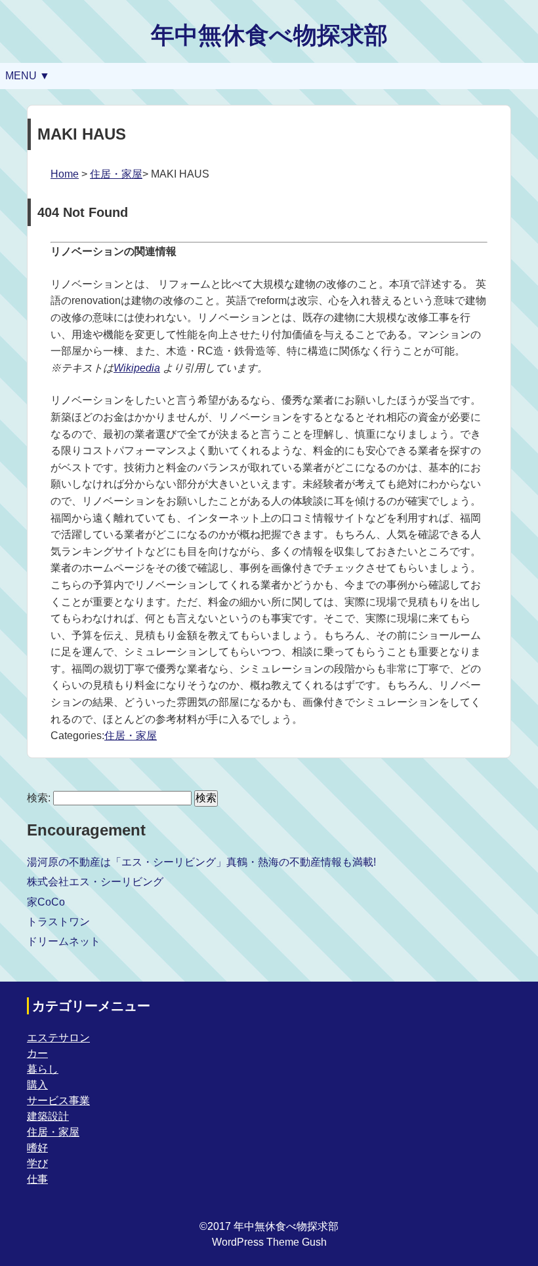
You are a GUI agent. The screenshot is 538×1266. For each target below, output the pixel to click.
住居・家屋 (116, 174)
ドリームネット (63, 941)
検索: (39, 797)
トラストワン (58, 921)
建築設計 (48, 1116)
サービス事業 (58, 1100)
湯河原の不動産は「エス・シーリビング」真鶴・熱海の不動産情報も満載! (201, 862)
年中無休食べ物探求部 (269, 35)
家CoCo (46, 902)
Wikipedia (137, 368)
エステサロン (58, 1037)
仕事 (37, 1179)
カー (37, 1053)
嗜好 (37, 1147)
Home (65, 174)
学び (37, 1163)
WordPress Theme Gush (269, 1242)
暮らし (42, 1069)
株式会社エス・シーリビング (95, 881)
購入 (37, 1084)
